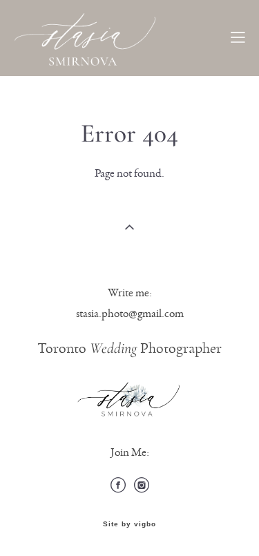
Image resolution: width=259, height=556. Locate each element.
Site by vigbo (129, 524)
